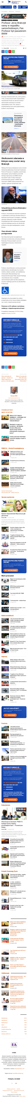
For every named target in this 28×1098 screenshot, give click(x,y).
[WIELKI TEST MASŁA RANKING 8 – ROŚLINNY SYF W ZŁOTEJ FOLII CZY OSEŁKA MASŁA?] (5, 417)
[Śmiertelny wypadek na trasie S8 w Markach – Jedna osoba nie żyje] (5, 544)
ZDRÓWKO (17, 311)
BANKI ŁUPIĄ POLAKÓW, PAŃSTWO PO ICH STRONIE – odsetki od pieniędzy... (17, 484)
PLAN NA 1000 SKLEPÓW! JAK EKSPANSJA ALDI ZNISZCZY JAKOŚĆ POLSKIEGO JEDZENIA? (18, 469)
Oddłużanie (11, 715)
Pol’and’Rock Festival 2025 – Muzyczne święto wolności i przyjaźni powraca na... (17, 841)
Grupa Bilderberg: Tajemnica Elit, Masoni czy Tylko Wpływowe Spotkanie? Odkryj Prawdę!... (18, 477)
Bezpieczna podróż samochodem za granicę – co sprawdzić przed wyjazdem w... (17, 743)
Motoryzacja (11, 11)
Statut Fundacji (14, 1092)
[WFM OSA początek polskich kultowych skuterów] (5, 588)
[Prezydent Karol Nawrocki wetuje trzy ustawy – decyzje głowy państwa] (5, 551)
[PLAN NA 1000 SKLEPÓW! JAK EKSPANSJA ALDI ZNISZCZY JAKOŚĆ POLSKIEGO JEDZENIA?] (5, 469)
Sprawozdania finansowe (19, 1090)
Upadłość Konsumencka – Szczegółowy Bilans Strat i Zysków (16, 985)
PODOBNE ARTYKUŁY (7, 410)
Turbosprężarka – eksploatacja (18, 600)
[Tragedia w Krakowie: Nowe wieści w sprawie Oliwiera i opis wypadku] (5, 536)
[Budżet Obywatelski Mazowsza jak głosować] (14, 506)
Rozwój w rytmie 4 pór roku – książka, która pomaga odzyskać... (17, 907)
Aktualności (17, 11)
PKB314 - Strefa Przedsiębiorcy (12, 448)
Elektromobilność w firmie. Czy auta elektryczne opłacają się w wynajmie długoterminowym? (17, 635)
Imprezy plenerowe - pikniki (7, 819)
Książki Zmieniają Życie (9, 871)
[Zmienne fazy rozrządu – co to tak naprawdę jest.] (5, 609)
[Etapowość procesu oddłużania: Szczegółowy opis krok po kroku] (5, 1008)
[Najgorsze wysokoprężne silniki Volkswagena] (5, 580)
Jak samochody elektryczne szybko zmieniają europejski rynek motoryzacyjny (17, 620)
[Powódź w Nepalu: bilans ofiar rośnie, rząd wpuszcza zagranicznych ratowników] (5, 529)
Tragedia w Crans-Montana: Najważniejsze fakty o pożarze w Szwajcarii (18, 675)
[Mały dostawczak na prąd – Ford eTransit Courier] (5, 650)
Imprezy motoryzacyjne (6, 491)
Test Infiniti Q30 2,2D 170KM (17, 593)
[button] (2, 2)
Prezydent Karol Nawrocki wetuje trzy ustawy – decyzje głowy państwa (18, 551)
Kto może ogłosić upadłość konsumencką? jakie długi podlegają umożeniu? (17, 1000)
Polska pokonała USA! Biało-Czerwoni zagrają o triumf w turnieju (18, 438)
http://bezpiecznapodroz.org (14, 398)
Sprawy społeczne (7, 497)
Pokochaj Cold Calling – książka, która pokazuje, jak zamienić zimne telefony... (18, 876)
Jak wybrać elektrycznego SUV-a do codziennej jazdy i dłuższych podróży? (18, 628)
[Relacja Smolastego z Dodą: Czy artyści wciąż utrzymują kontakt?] (5, 668)
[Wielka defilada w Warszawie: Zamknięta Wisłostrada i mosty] (5, 661)
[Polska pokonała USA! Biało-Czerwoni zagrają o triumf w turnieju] (5, 438)
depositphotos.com (19, 1068)
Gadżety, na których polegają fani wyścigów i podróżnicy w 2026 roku (18, 758)
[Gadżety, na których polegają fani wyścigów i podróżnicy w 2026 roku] (5, 758)
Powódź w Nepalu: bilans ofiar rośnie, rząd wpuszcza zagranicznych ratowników (17, 529)
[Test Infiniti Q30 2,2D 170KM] (5, 595)
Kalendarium (5, 805)
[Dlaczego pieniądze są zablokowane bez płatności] (5, 736)
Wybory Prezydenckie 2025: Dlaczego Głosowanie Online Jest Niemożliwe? (21, 379)
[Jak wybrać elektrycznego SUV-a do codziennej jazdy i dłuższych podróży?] (5, 628)
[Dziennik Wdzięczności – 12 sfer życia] (5, 900)
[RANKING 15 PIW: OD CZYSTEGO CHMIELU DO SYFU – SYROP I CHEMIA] (5, 959)
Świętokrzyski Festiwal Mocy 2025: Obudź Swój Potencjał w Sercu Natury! (17, 855)
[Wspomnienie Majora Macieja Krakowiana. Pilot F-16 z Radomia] (5, 690)
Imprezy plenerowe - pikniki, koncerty (10, 492)
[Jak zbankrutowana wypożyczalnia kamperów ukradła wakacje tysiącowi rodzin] (5, 728)
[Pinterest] (9, 51)
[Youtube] (16, 1083)
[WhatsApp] (13, 51)
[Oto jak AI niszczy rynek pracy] (5, 462)
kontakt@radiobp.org (18, 1073)
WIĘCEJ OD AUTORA (6, 412)
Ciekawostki (4, 419)
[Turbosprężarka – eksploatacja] (5, 602)
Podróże (4, 723)
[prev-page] (2, 444)
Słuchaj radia (12, 67)
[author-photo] (14, 393)
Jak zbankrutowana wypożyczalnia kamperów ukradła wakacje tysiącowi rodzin (18, 728)
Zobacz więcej (22, 1096)
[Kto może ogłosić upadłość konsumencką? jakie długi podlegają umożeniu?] (5, 1000)
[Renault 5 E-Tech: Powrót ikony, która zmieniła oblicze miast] (5, 643)
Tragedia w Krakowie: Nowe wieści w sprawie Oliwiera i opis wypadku (17, 536)
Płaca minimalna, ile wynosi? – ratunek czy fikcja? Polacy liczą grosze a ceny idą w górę (7, 379)
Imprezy (4, 656)
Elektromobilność (7, 615)
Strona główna (4, 11)
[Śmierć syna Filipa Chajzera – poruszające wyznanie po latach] (5, 966)
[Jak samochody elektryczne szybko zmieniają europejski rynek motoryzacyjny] (5, 620)
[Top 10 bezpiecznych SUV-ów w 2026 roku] (5, 952)
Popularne (4, 440)
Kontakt (18, 1089)
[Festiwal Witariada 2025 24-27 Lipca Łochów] (5, 848)
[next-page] (5, 444)
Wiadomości (15, 20)
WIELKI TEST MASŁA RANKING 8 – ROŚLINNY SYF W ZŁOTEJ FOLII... (18, 923)
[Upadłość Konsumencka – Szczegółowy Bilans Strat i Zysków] (5, 985)
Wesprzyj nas (11, 353)
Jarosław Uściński (10, 313)
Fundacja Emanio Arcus (7, 1090)
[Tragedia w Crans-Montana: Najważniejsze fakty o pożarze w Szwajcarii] (5, 675)
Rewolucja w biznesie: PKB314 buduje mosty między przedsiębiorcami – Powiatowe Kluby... (12, 824)
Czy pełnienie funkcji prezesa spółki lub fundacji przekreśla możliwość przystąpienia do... (17, 993)
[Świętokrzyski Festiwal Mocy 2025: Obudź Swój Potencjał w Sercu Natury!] (5, 855)
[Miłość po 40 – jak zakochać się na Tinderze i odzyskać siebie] (5, 892)
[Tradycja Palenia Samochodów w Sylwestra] (5, 683)
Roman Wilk (6, 48)
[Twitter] (6, 51)
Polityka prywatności (11, 1089)
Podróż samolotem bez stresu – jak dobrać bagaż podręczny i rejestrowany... (18, 750)
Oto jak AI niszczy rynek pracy (17, 460)
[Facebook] (2, 51)
